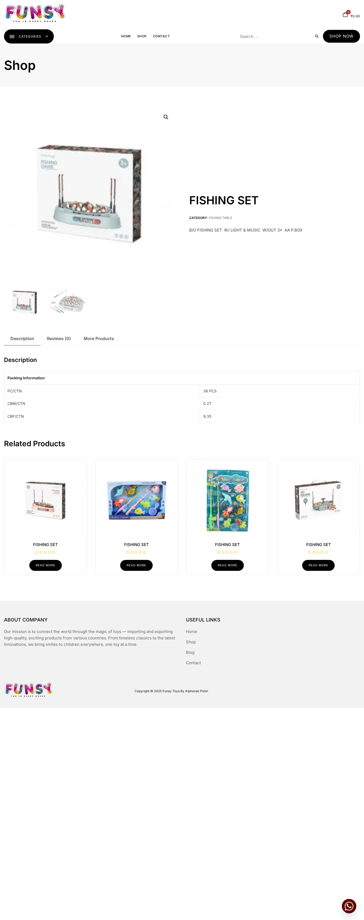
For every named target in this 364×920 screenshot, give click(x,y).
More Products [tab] (99, 338)
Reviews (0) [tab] (59, 338)
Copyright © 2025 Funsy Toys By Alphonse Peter (171, 691)
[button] (166, 117)
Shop (142, 36)
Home (126, 36)
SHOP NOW (341, 36)
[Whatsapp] (349, 906)
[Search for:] (272, 36)
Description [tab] (22, 338)
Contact (161, 36)
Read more (45, 565)
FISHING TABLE (220, 218)
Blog (190, 652)
